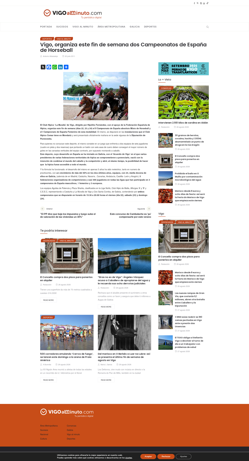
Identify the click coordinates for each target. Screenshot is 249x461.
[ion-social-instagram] (201, 3)
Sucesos (62, 26)
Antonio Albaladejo (50, 56)
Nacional (44, 434)
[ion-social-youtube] (204, 3)
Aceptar (148, 456)
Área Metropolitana (111, 26)
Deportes (150, 26)
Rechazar (166, 456)
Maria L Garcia (106, 364)
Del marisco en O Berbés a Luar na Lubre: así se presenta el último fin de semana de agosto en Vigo (124, 357)
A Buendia (47, 364)
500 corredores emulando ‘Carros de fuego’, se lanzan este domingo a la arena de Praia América (66, 357)
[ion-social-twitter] (197, 3)
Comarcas (166, 88)
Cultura (43, 438)
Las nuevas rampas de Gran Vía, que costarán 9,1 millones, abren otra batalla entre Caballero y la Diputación (190, 299)
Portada (46, 26)
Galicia (135, 26)
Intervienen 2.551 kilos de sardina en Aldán (183, 122)
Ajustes (183, 456)
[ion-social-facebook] (194, 3)
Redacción (47, 284)
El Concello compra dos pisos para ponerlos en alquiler (66, 279)
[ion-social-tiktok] (207, 3)
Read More (48, 300)
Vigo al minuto (82, 26)
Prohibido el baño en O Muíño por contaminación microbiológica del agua (188, 176)
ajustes (128, 458)
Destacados (49, 240)
